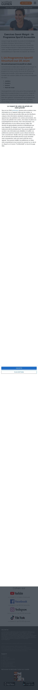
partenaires (15, 110)
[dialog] (19, 345)
